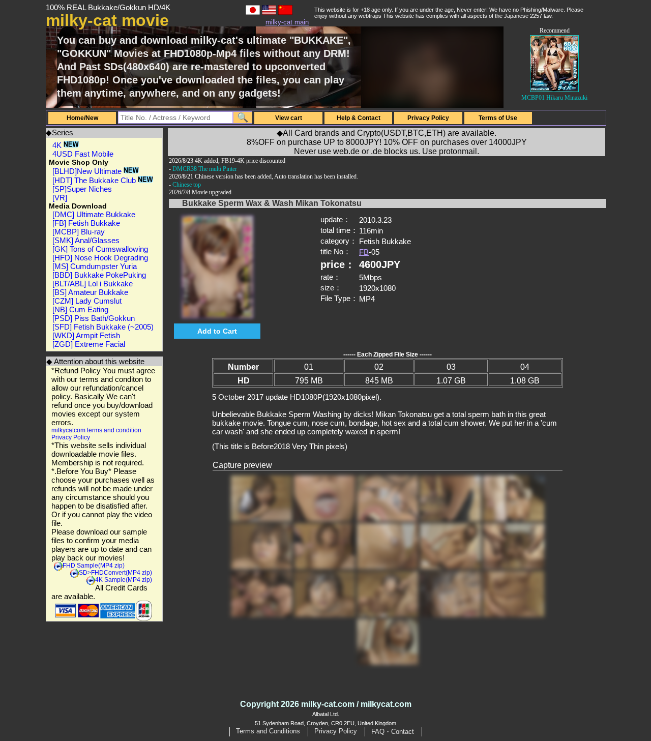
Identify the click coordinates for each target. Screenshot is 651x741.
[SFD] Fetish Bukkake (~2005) (103, 326)
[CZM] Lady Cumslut (87, 301)
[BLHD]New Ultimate (88, 171)
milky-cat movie (107, 20)
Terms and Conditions (268, 731)
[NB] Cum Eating (80, 309)
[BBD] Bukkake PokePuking (99, 275)
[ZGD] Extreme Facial (88, 344)
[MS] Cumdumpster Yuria (94, 266)
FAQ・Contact (392, 731)
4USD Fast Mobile (82, 154)
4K (58, 145)
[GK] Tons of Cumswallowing (100, 249)
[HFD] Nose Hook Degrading (100, 257)
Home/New (82, 118)
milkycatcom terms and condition (96, 430)
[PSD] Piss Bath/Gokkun (93, 318)
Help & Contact (358, 118)
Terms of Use (498, 118)
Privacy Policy (428, 118)
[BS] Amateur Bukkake (90, 292)
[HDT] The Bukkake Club (95, 180)
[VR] (59, 197)
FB (364, 252)
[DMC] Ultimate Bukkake (93, 214)
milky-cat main (287, 22)
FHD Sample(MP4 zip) (94, 565)
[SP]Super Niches (82, 189)
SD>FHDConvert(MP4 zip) (115, 572)
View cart (288, 118)
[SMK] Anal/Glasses (86, 240)
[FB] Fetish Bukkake (86, 223)
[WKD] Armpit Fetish (86, 335)
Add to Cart (217, 331)
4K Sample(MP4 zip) (123, 579)
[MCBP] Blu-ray (78, 231)
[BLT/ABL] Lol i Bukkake (92, 283)
